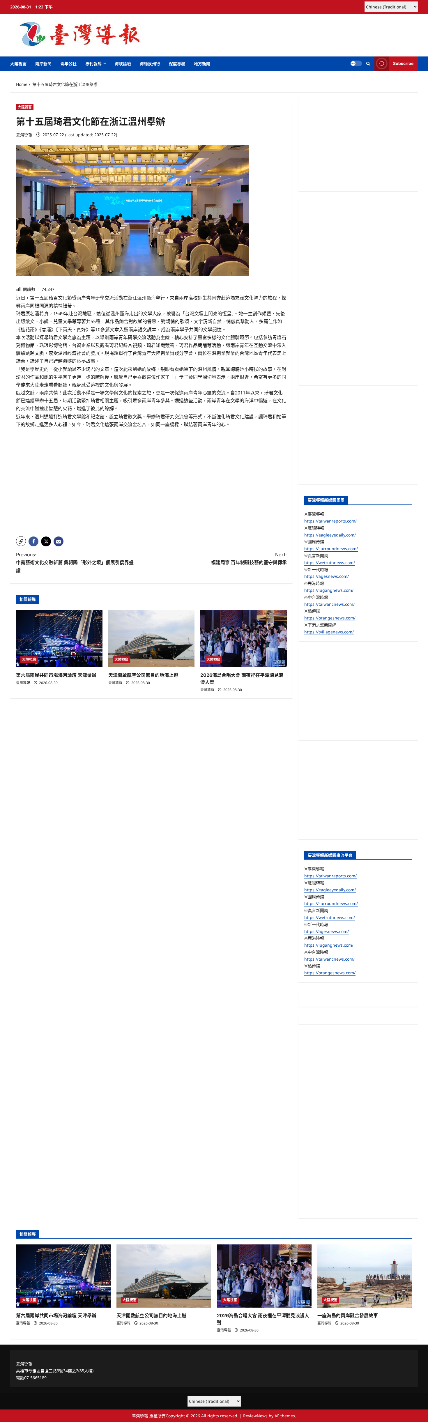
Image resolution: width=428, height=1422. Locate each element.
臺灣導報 (24, 134)
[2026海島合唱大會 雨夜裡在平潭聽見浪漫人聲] (243, 638)
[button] (368, 63)
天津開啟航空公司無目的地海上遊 (143, 675)
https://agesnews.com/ (326, 576)
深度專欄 (177, 63)
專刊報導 (93, 63)
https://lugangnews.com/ (328, 590)
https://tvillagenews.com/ (329, 632)
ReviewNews (255, 1416)
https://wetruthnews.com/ (329, 562)
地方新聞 (202, 63)
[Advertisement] (151, 491)
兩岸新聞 (43, 63)
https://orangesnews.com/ (330, 618)
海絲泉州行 (150, 63)
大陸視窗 (18, 63)
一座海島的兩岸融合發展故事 (347, 1315)
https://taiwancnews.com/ (329, 604)
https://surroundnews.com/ (331, 548)
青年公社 (68, 63)
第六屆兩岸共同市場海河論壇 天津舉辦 (56, 675)
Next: (249, 558)
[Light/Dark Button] (356, 63)
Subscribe (403, 63)
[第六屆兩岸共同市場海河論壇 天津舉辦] (59, 638)
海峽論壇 (123, 63)
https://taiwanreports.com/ (330, 521)
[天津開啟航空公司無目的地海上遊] (151, 638)
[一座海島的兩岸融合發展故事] (364, 1276)
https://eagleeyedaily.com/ (330, 535)
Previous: (75, 562)
